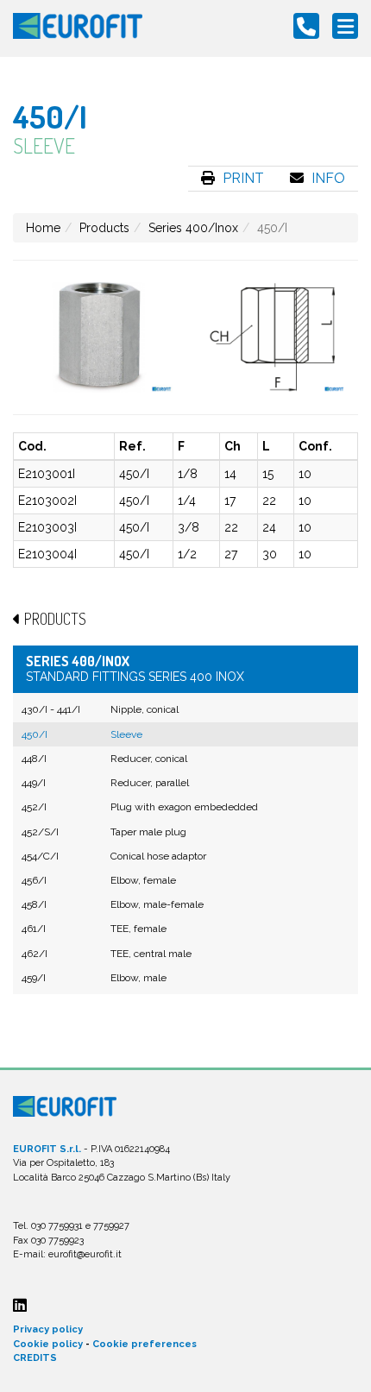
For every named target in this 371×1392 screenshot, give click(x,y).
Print (241, 178)
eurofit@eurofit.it (85, 1254)
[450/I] (99, 337)
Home (43, 228)
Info (326, 178)
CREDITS (35, 1358)
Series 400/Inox (193, 228)
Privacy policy (48, 1329)
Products (104, 228)
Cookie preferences (144, 1344)
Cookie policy (48, 1344)
